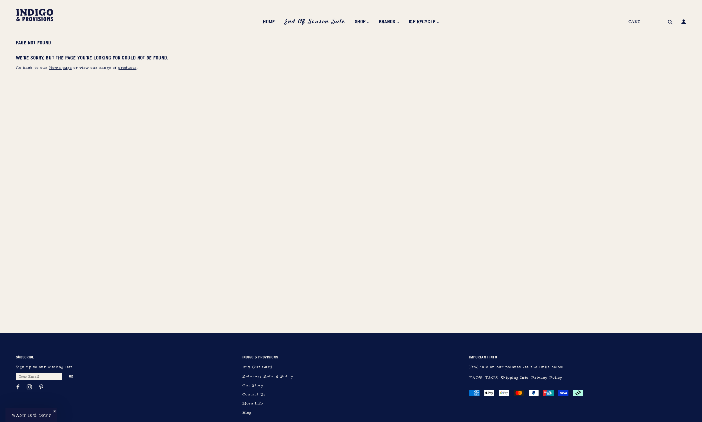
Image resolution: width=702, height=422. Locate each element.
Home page (60, 67)
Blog (246, 412)
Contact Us (254, 394)
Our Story (253, 385)
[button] (31, 415)
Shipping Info (514, 377)
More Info (252, 403)
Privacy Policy (546, 377)
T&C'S (491, 377)
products (127, 67)
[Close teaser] (54, 411)
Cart (634, 21)
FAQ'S (476, 377)
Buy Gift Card (257, 367)
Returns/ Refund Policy (267, 376)
